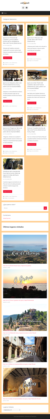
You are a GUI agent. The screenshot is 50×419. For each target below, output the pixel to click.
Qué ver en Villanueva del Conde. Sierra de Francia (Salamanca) (35, 39)
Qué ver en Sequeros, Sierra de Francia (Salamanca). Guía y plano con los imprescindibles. (12, 84)
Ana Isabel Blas (8, 45)
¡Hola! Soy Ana (6, 218)
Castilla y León (8, 62)
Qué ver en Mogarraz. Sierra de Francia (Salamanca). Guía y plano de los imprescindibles (12, 130)
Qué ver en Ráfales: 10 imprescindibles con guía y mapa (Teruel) (19, 364)
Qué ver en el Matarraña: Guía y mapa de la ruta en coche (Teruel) (19, 333)
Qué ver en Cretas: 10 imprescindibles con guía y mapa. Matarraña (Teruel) (22, 398)
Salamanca (14, 62)
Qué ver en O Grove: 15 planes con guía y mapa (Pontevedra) (18, 300)
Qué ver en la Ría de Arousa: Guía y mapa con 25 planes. (17, 265)
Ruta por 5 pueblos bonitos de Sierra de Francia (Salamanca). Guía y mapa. (36, 130)
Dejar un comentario (9, 64)
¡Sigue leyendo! (7, 57)
